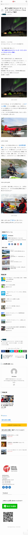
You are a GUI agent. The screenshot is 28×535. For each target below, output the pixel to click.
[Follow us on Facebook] (3, 487)
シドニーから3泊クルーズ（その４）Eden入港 (17, 449)
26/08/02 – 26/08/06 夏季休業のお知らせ (17, 251)
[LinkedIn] (21, 244)
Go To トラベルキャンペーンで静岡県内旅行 (15, 313)
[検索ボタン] (26, 1)
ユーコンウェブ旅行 (5, 344)
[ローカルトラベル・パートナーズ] (14, 1)
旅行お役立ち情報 (6, 420)
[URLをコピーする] (25, 351)
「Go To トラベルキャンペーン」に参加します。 (16, 320)
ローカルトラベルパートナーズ (8, 341)
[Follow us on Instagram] (9, 487)
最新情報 (8, 253)
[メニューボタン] (1, 1)
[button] (3, 351)
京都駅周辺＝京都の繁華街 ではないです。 (16, 442)
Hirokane (14, 376)
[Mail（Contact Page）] (9, 244)
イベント (4, 14)
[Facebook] (12, 244)
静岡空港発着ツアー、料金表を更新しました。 (17, 257)
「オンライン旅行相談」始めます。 (13, 306)
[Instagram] (15, 244)
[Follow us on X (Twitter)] (6, 487)
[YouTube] (18, 244)
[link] (14, 385)
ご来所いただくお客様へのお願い (13, 299)
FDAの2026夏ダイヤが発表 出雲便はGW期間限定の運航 (17, 268)
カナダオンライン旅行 (19, 341)
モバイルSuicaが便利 (10, 284)
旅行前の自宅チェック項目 (12, 435)
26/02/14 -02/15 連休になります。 (16, 261)
